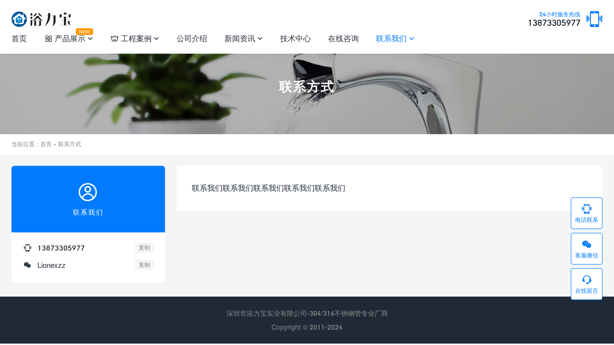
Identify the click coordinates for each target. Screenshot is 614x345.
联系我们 (395, 38)
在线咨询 (343, 38)
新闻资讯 (243, 38)
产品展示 (68, 37)
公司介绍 (192, 38)
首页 (19, 38)
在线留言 (586, 284)
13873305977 (554, 20)
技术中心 (295, 38)
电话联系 (586, 213)
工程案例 (134, 38)
